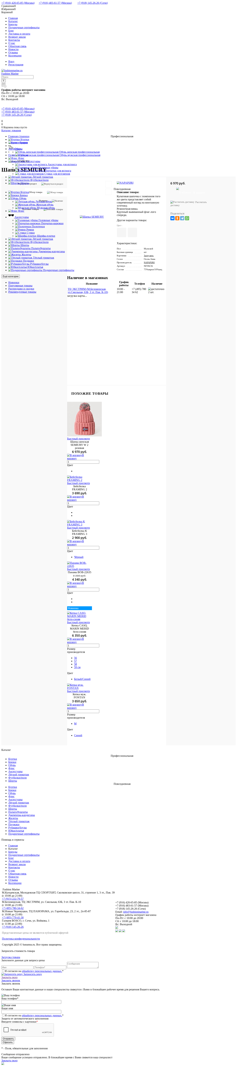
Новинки (13, 282)
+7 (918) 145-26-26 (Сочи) (92, 2)
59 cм (77, 667)
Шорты (12, 780)
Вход (11, 61)
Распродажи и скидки (21, 288)
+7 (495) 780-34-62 (13, 908)
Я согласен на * (34, 971)
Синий (78, 735)
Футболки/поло (17, 777)
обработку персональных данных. (42, 971)
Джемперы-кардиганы (21, 815)
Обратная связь (17, 46)
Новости (13, 49)
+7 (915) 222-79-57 (13, 898)
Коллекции (15, 55)
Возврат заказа (17, 36)
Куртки (12, 758)
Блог (11, 30)
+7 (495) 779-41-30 (13, 917)
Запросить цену (32, 974)
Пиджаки (13, 824)
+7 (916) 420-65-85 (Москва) (18, 2)
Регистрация (15, 64)
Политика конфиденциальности (21, 938)
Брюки (12, 762)
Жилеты (13, 818)
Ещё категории (10, 276)
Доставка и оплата (19, 33)
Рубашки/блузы (17, 827)
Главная (13, 18)
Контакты (14, 39)
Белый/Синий (82, 679)
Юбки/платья (16, 830)
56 (75, 657)
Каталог (13, 21)
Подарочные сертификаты (24, 27)
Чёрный (78, 557)
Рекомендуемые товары (22, 291)
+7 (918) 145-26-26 (13, 926)
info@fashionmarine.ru (136, 911)
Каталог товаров (11, 130)
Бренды (12, 24)
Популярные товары (20, 285)
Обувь (12, 765)
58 (75, 664)
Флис (11, 768)
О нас (11, 43)
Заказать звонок (10, 980)
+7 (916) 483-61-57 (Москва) (55, 2)
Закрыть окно (9, 977)
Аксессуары (15, 771)
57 (75, 661)
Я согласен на (34, 1015)
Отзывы (13, 52)
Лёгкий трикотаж (18, 774)
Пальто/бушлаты (18, 811)
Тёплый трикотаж (18, 821)
